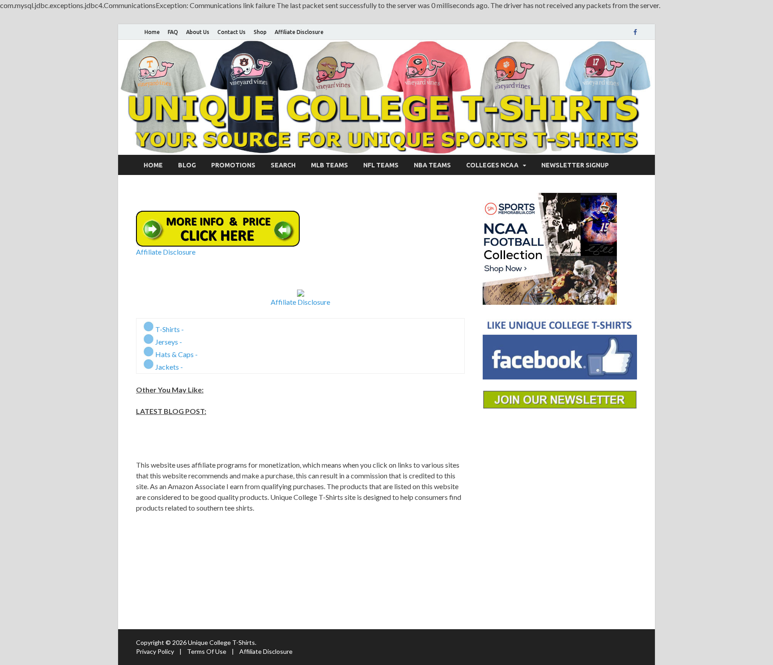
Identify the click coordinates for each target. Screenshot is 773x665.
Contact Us (231, 32)
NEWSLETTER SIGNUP (575, 165)
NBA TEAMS (432, 165)
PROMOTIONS (233, 165)
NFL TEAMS (381, 165)
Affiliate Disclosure (299, 32)
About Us (197, 32)
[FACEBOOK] (635, 32)
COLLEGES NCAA (492, 165)
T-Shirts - (169, 329)
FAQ (173, 32)
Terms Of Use (206, 651)
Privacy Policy (155, 651)
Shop (260, 32)
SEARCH (283, 165)
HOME (153, 165)
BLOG (187, 165)
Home (152, 32)
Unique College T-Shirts (221, 642)
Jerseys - (168, 341)
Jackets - (168, 366)
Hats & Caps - (176, 354)
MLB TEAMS (329, 165)
